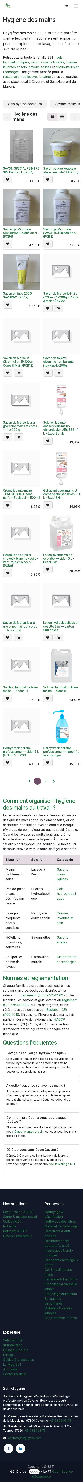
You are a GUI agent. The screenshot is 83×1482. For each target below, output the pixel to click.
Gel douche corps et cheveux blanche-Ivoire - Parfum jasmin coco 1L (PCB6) (20, 560)
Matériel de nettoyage (61, 1226)
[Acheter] (58, 308)
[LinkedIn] (20, 1448)
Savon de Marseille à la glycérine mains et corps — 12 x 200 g (20, 626)
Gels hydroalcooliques (66, 893)
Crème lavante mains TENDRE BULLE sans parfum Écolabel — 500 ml (21, 494)
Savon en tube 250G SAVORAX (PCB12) (17, 295)
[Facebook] (8, 1448)
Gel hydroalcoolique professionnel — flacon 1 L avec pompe (61, 751)
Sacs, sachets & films (61, 1318)
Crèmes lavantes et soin (65, 918)
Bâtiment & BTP (15, 1231)
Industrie (9, 1226)
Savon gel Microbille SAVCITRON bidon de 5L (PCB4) (60, 232)
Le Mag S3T (12, 1364)
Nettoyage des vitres (60, 1221)
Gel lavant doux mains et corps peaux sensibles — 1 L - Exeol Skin (61, 494)
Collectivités (12, 1221)
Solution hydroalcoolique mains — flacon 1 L (20, 689)
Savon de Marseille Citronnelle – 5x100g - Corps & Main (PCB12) (18, 361)
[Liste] (62, 117)
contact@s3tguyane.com (24, 1438)
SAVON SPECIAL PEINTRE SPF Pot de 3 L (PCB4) (21, 170)
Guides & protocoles (18, 1360)
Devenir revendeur (17, 1236)
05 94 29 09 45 (60, 1420)
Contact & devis (15, 1374)
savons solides (40, 67)
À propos (10, 1369)
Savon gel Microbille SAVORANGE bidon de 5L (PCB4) (20, 232)
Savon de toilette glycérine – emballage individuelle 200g (58, 361)
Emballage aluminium (61, 1294)
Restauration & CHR (18, 1212)
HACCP (59, 1019)
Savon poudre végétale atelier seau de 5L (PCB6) (60, 170)
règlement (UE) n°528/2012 (42, 995)
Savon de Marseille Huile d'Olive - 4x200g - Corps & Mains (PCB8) (60, 297)
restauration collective (20, 77)
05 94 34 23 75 (35, 1430)
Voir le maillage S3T (62, 1164)
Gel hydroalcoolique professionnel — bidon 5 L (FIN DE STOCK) (21, 751)
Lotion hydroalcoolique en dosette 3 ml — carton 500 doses (61, 626)
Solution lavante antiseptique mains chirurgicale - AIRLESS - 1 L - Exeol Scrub (60, 428)
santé (47, 77)
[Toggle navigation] (76, 6)
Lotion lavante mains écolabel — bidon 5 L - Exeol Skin (58, 558)
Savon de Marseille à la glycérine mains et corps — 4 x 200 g (20, 426)
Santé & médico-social (20, 1217)
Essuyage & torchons (61, 1279)
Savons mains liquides (62, 874)
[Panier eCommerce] (66, 6)
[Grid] (52, 117)
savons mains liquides (47, 62)
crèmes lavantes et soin (28, 1131)
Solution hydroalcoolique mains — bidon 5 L (60, 689)
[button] (7, 179)
